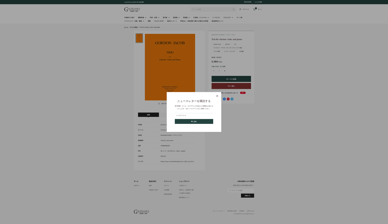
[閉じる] (217, 95)
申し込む (194, 121)
